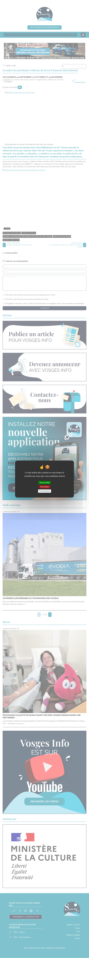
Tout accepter (44, 482)
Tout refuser (44, 487)
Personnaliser (44, 491)
